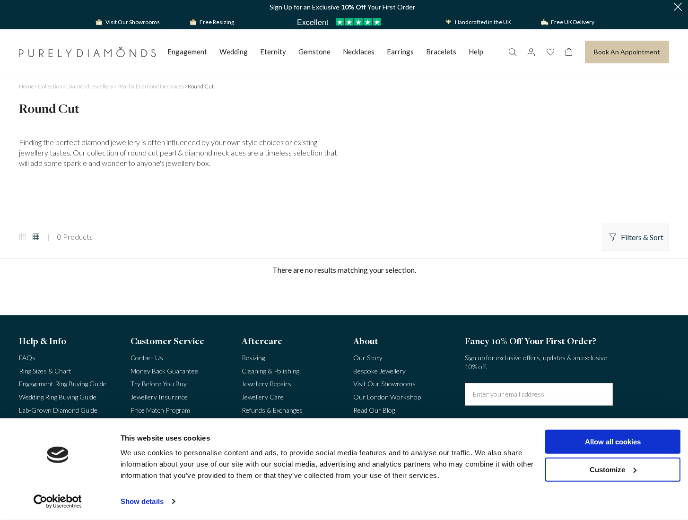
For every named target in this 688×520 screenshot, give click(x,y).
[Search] (512, 52)
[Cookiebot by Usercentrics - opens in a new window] (57, 501)
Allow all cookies (613, 442)
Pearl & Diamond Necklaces (150, 86)
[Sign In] (531, 52)
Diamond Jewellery (89, 86)
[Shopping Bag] (569, 52)
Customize (607, 469)
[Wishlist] (550, 52)
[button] (677, 7)
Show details (142, 501)
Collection (50, 86)
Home (26, 86)
